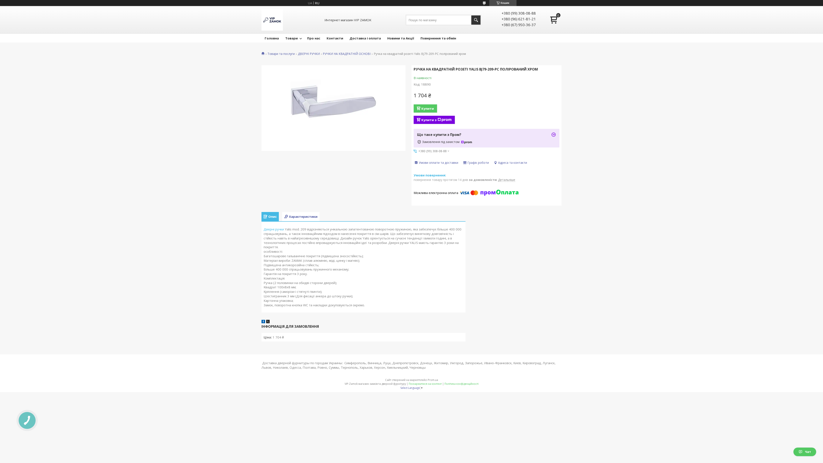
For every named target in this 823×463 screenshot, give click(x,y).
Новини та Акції (400, 38)
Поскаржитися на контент (425, 384)
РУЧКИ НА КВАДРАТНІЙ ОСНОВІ (347, 54)
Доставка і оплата (365, 38)
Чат (808, 452)
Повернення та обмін (438, 38)
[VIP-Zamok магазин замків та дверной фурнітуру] (272, 20)
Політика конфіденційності (462, 384)
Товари (291, 38)
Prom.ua (433, 380)
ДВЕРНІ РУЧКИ (309, 54)
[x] (268, 322)
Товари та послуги (281, 54)
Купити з (429, 120)
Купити (427, 108)
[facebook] (263, 322)
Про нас (313, 38)
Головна (272, 38)
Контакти (335, 38)
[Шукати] (476, 20)
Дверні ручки (274, 229)
